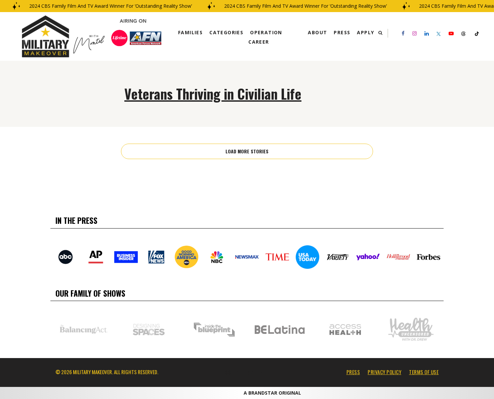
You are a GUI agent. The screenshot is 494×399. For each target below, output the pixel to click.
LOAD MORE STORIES (247, 151)
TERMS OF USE (424, 372)
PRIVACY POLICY (384, 372)
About (317, 32)
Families (190, 32)
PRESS (353, 372)
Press (342, 32)
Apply (365, 32)
